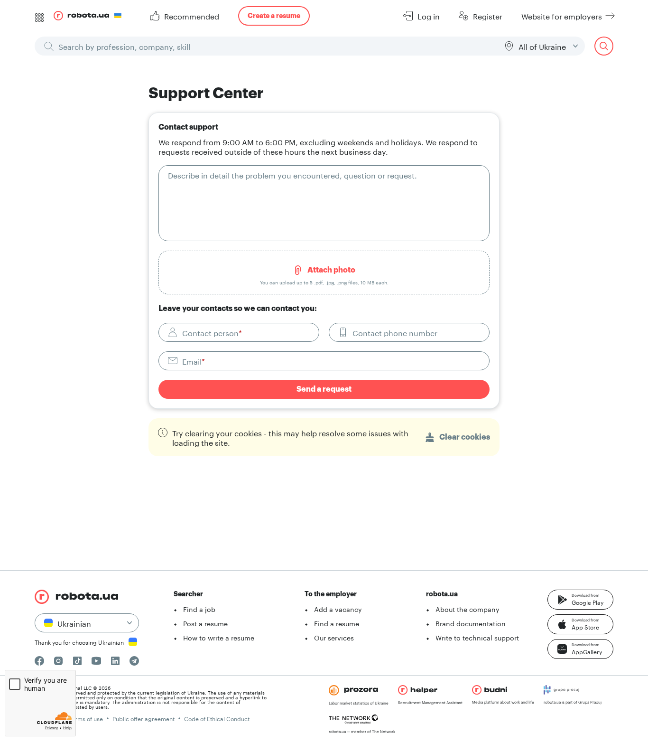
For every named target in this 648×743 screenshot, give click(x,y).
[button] (580, 600)
